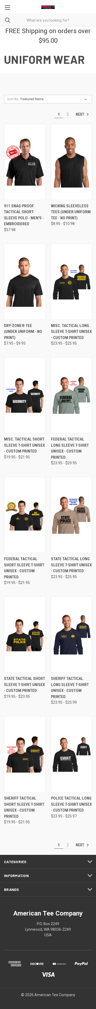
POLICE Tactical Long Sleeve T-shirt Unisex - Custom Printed (71, 804)
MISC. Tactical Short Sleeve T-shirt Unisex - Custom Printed (24, 445)
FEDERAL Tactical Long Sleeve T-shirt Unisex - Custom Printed (70, 448)
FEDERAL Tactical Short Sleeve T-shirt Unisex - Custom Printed (24, 567)
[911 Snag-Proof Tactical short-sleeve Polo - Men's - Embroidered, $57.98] (24, 162)
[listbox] (55, 99)
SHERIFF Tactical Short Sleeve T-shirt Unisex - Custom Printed (24, 807)
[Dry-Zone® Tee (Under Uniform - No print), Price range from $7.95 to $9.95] (24, 282)
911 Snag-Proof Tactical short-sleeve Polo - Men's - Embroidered (24, 215)
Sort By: (13, 99)
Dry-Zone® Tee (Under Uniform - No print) (23, 331)
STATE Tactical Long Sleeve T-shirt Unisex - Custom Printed (71, 564)
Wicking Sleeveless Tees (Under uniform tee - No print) (71, 212)
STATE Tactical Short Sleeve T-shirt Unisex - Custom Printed (24, 684)
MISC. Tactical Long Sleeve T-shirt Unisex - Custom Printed (71, 331)
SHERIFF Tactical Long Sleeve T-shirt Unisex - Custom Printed (70, 687)
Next (80, 114)
